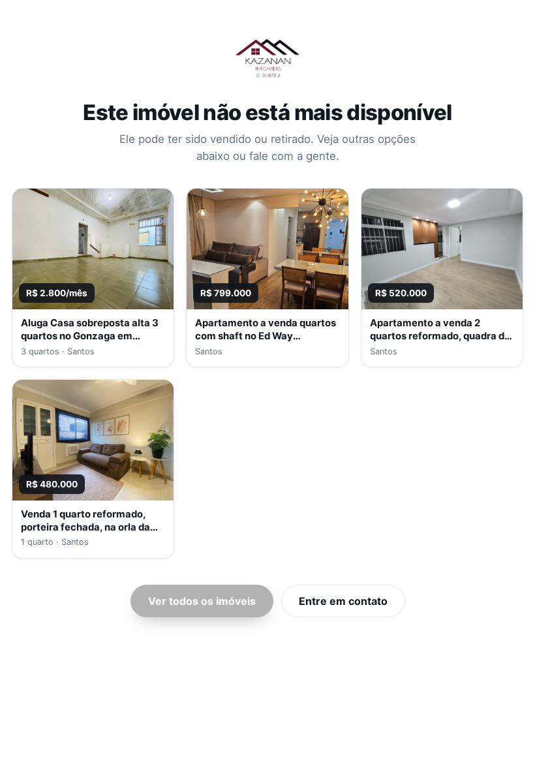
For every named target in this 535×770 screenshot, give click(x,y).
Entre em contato (343, 601)
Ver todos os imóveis (202, 601)
